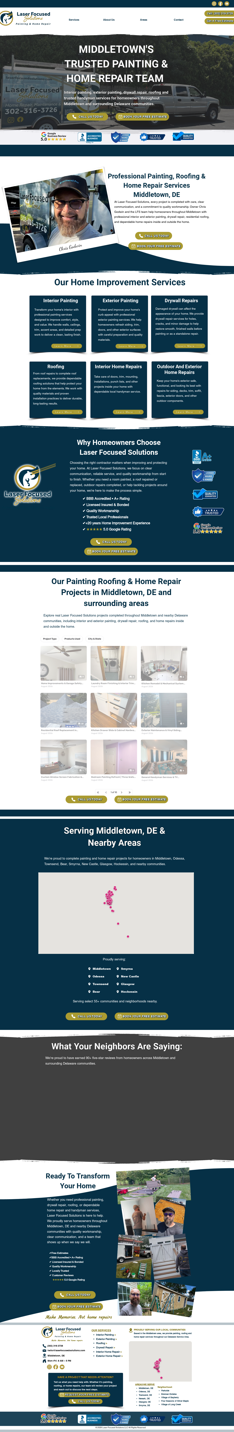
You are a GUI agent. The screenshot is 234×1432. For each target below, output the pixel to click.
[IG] (214, 3)
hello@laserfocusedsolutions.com (66, 1350)
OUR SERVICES (101, 1330)
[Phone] (44, 1346)
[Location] (44, 1355)
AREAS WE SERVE (145, 1384)
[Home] (44, 1361)
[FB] (220, 3)
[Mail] (44, 1350)
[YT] (226, 3)
